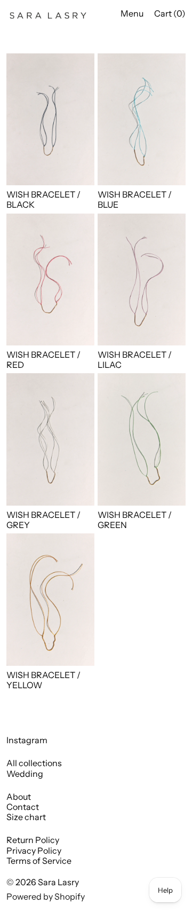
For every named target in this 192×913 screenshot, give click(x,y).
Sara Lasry (58, 882)
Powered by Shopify (45, 896)
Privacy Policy (33, 850)
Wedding (24, 773)
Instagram (26, 740)
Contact (22, 806)
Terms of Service (38, 860)
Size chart (26, 817)
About (18, 796)
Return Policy (32, 840)
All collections (34, 763)
